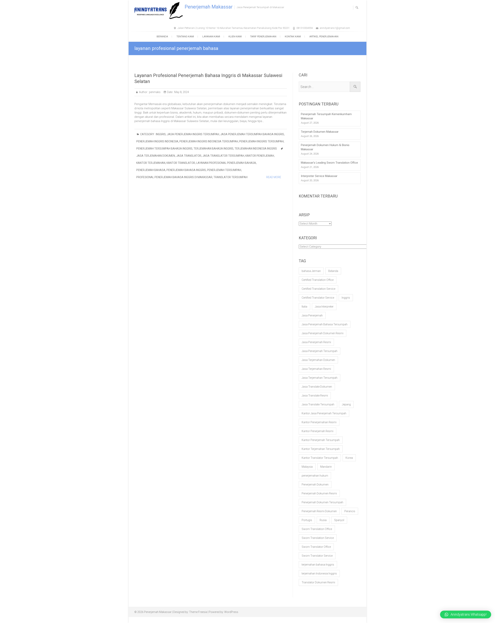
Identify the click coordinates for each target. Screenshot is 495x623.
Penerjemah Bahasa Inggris (186, 170)
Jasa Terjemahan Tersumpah (319, 377)
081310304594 (304, 27)
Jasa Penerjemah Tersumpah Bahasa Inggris (252, 134)
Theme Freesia (198, 612)
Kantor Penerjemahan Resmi (319, 422)
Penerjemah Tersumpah (224, 170)
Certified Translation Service (318, 288)
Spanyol (339, 520)
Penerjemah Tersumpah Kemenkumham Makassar (326, 116)
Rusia (323, 520)
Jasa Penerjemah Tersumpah (319, 351)
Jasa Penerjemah (312, 315)
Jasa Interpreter (324, 306)
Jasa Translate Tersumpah (318, 404)
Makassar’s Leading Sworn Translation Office (329, 162)
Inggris (161, 134)
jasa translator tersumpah (223, 155)
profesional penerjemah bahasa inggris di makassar (174, 177)
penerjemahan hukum (315, 475)
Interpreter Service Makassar (319, 176)
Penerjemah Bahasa (150, 170)
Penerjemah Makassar (209, 7)
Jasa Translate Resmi (315, 395)
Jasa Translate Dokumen (317, 386)
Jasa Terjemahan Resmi (316, 368)
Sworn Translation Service (318, 537)
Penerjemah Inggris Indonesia (157, 141)
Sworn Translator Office (316, 546)
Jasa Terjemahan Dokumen (155, 155)
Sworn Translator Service (317, 555)
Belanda (333, 271)
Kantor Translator (180, 162)
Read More (273, 177)
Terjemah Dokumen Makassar (320, 131)
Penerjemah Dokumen (315, 484)
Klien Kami (235, 36)
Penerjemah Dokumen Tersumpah (322, 502)
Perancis (349, 511)
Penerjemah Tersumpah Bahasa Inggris (164, 148)
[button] (465, 614)
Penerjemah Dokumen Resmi (319, 493)
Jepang (346, 404)
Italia (304, 306)
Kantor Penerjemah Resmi (317, 431)
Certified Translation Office (318, 279)
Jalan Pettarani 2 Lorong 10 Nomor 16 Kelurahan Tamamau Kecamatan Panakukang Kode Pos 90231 (233, 27)
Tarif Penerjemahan (263, 36)
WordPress (231, 612)
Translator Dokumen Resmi (318, 582)
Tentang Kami (185, 36)
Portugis (307, 520)
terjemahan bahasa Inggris (213, 148)
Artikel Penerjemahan (323, 36)
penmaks (154, 92)
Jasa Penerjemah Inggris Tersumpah (193, 134)
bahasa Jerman (311, 271)
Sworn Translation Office (317, 529)
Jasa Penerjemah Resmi (316, 342)
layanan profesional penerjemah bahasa (226, 162)
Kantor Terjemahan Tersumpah (321, 448)
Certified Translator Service (318, 297)
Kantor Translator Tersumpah (320, 457)
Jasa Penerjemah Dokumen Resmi (322, 333)
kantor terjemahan (150, 162)
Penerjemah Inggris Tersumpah (261, 141)
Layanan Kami (211, 36)
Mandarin (326, 466)
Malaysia (307, 466)
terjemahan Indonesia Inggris (256, 148)
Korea (349, 457)
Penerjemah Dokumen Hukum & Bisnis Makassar (325, 147)
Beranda (162, 36)
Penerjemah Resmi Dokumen (319, 511)
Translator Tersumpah (230, 177)
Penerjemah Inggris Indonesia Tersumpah (208, 141)
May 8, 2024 (181, 92)
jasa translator (188, 155)
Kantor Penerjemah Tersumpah (321, 440)
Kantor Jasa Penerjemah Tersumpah (324, 413)
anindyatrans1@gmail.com (335, 27)
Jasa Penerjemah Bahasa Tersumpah (324, 324)
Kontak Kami (293, 36)
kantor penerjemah (259, 155)
